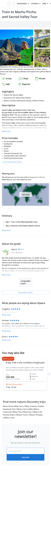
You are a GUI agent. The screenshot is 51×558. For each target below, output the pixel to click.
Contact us (30, 493)
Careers (5, 504)
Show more (6, 315)
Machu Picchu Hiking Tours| (13, 406)
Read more (6, 131)
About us (5, 488)
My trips (28, 488)
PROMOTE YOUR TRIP (12, 536)
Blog (3, 521)
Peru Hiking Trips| (25, 412)
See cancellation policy (12, 162)
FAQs (28, 498)
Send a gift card (8, 509)
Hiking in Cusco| (22, 415)
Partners (5, 493)
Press (4, 499)
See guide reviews (25, 292)
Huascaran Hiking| (11, 412)
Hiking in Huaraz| (31, 406)
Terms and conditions (34, 503)
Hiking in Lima (9, 418)
